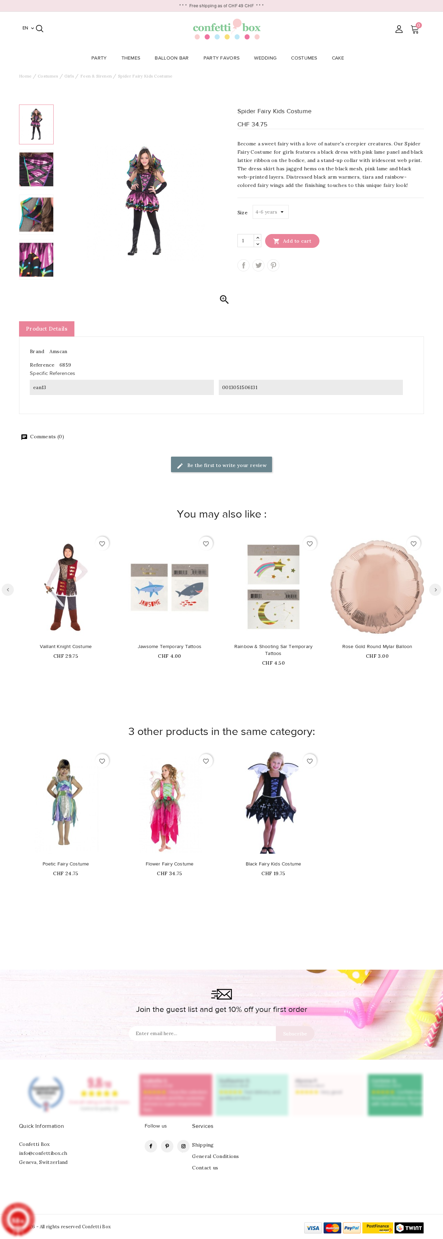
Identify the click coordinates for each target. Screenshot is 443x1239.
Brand (37, 351)
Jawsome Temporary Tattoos (169, 647)
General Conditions (215, 1156)
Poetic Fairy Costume (66, 864)
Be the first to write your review (226, 465)
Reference (42, 365)
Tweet (258, 265)
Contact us (205, 1168)
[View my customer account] (399, 29)
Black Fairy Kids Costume (273, 864)
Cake (338, 58)
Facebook (151, 1146)
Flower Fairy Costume (170, 864)
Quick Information (41, 1126)
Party (99, 58)
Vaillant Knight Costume (66, 647)
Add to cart (292, 241)
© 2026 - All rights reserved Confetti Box (65, 1227)
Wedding (265, 58)
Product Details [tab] (46, 328)
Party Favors (222, 58)
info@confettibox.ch (43, 1153)
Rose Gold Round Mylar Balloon (377, 647)
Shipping (203, 1145)
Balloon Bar (172, 58)
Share (243, 265)
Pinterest (273, 265)
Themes (131, 58)
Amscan (58, 351)
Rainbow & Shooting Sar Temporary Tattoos (273, 650)
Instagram (183, 1146)
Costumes (304, 58)
